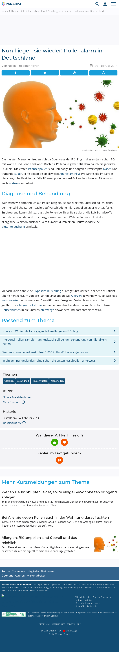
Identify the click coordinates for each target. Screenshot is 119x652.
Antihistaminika (70, 174)
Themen (15, 11)
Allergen (76, 296)
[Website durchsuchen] (97, 4)
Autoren (20, 575)
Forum (6, 571)
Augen (18, 174)
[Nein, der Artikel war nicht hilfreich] (64, 442)
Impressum (44, 624)
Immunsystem (11, 300)
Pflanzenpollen (38, 169)
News (5, 11)
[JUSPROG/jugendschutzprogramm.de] (14, 614)
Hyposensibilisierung (47, 291)
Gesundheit (23, 381)
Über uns (7, 575)
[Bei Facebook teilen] (16, 72)
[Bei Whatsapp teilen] (103, 72)
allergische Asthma (29, 305)
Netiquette (47, 571)
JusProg (54, 615)
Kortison (14, 183)
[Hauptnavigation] (113, 4)
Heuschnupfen (36, 11)
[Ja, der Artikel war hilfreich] (54, 442)
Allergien (9, 381)
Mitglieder (33, 571)
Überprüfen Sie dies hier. (86, 606)
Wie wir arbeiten (36, 575)
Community (19, 571)
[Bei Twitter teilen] (45, 72)
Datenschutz (58, 624)
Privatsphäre (74, 624)
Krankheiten (57, 381)
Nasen (107, 169)
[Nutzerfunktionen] (105, 4)
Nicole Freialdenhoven (17, 397)
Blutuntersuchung (13, 226)
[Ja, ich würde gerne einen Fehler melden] (59, 460)
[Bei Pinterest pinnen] (74, 72)
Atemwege (47, 310)
